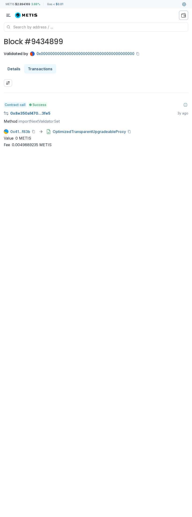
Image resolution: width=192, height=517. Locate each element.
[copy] (138, 53)
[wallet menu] (183, 15)
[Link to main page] (29, 15)
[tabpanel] (96, 115)
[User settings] (184, 4)
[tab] (14, 69)
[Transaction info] (185, 105)
